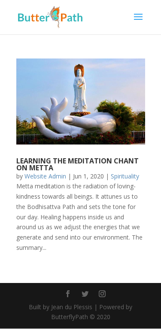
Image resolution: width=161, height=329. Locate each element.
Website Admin (45, 176)
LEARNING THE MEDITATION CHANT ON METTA (77, 164)
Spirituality (125, 176)
